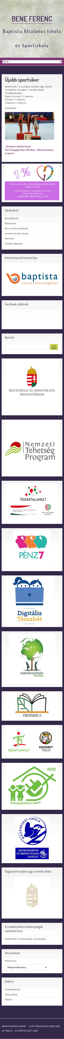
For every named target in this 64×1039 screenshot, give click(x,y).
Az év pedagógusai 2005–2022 (44, 1026)
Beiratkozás (10, 223)
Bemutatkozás (12, 218)
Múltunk (8, 999)
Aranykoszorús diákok (14, 1026)
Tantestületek (11, 994)
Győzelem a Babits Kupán (18, 146)
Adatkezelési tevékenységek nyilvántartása (25, 939)
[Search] (54, 347)
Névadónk (9, 238)
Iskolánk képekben (14, 243)
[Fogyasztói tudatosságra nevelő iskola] (32, 896)
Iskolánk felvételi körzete (17, 233)
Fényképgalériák (12, 989)
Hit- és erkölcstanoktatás (17, 228)
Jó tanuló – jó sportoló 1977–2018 (20, 1030)
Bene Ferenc (32, 18)
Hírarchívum (10, 961)
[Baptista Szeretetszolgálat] (32, 278)
